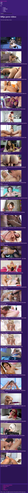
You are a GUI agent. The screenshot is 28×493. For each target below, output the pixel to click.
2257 (4, 488)
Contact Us (5, 489)
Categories (5, 8)
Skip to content (4, 1)
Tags (4, 10)
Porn (1, 2)
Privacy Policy (6, 486)
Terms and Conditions (7, 485)
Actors (4, 11)
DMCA (4, 487)
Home (4, 7)
